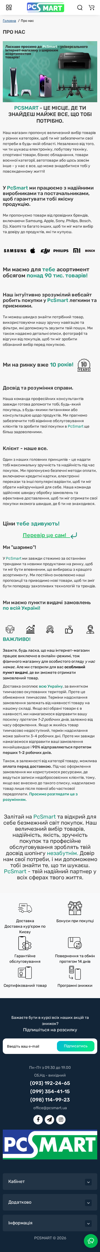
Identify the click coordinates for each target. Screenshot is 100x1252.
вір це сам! (51, 535)
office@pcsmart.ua (50, 1108)
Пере (30, 535)
